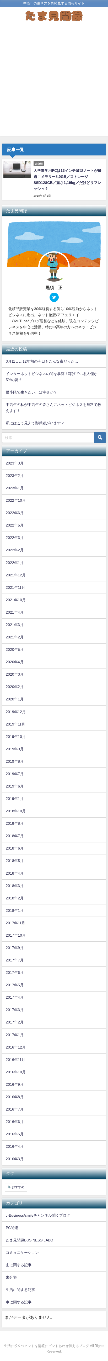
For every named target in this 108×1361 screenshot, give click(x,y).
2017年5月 (15, 985)
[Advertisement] (54, 81)
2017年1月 (15, 1035)
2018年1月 (15, 910)
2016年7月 (15, 1109)
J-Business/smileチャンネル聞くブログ (38, 1215)
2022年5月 (15, 525)
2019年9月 (15, 749)
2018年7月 (15, 836)
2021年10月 (16, 600)
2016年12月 (16, 1047)
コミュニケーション (22, 1252)
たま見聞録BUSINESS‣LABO (29, 1240)
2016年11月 (15, 1059)
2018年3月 (15, 886)
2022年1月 (15, 563)
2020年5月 (15, 649)
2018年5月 (15, 860)
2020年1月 (15, 699)
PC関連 (12, 1228)
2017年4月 (15, 997)
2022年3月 (15, 537)
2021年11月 (15, 587)
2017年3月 (15, 1010)
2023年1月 (15, 488)
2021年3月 (15, 625)
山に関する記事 (18, 1265)
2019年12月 (16, 712)
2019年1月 (15, 798)
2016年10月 (16, 1072)
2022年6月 (15, 513)
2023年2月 (15, 475)
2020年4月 (15, 662)
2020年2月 (15, 687)
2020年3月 (15, 674)
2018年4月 (15, 873)
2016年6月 (15, 1121)
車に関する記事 (18, 1302)
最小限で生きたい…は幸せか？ (31, 392)
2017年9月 (15, 948)
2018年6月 (15, 848)
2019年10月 (16, 736)
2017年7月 (15, 960)
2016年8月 (15, 1097)
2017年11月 (15, 923)
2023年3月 (15, 463)
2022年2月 (15, 550)
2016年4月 (15, 1146)
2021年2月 (15, 637)
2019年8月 (15, 761)
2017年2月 (15, 1022)
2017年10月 (16, 935)
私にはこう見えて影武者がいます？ (35, 423)
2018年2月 (15, 898)
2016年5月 (15, 1134)
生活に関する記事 (20, 1290)
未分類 (11, 1277)
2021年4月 (15, 612)
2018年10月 (16, 811)
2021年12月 (16, 575)
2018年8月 (15, 823)
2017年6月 (15, 972)
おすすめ (18, 1187)
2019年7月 (15, 774)
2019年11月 (15, 724)
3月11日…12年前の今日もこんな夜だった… (42, 361)
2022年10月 (16, 500)
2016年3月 (15, 1159)
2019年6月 (15, 786)
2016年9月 (15, 1084)
